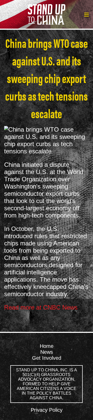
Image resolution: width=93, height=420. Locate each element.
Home (46, 346)
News (46, 352)
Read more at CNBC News (41, 307)
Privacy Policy (47, 410)
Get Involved (46, 358)
